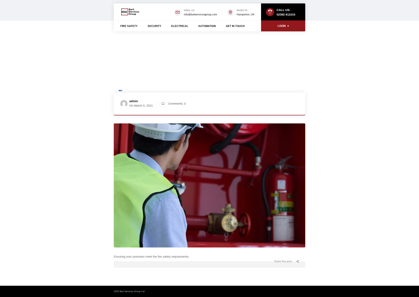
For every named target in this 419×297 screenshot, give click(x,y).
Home (200, 68)
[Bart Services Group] (130, 11)
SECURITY (154, 26)
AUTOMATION (207, 26)
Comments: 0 (177, 103)
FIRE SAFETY (129, 26)
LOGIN (282, 26)
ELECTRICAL (179, 26)
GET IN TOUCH (235, 26)
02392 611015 (286, 14)
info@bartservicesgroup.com (200, 14)
